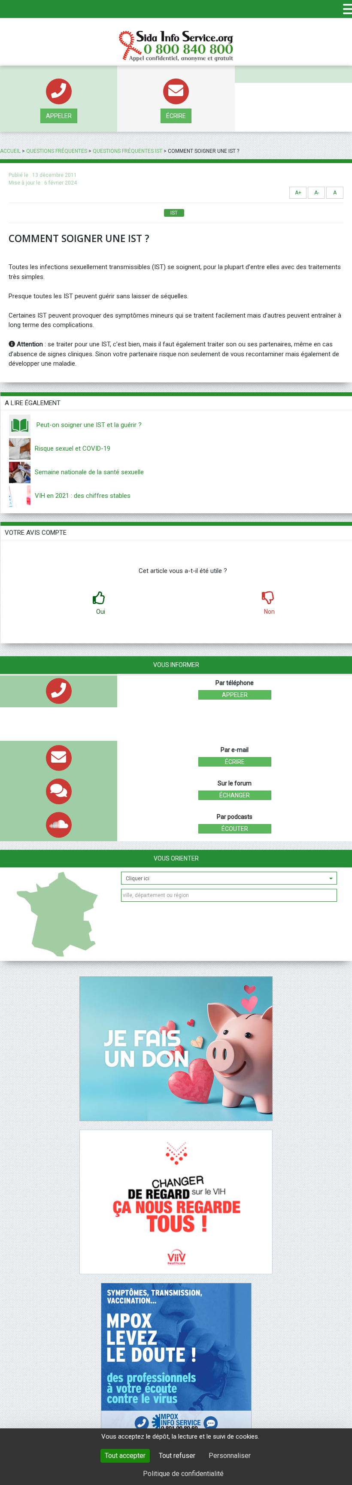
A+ (298, 193)
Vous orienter (176, 858)
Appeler (59, 115)
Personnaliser (230, 1456)
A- (316, 193)
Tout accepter (125, 1456)
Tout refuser (177, 1456)
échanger (234, 795)
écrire (176, 115)
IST (174, 213)
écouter (235, 828)
